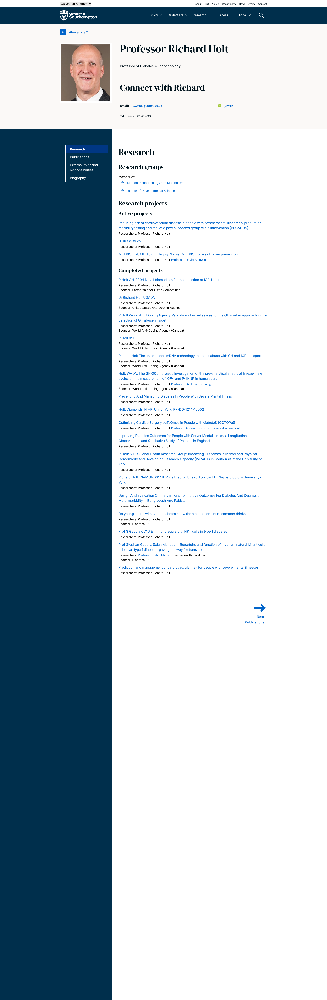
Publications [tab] (79, 157)
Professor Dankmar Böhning (191, 384)
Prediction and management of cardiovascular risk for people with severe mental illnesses (189, 567)
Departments (229, 3)
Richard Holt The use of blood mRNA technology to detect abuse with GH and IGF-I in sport (190, 356)
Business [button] (222, 15)
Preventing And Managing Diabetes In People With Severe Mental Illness (175, 396)
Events (251, 3)
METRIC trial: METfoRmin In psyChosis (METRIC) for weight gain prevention (178, 254)
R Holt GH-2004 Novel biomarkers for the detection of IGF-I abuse (170, 280)
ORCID (228, 106)
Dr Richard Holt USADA (137, 297)
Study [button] (154, 15)
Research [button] (199, 15)
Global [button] (242, 15)
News (242, 3)
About (198, 3)
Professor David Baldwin (188, 260)
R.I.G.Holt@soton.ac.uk (145, 106)
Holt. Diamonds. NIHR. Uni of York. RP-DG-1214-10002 (161, 409)
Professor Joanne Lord (224, 428)
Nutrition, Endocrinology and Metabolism (155, 183)
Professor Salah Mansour (156, 555)
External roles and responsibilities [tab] (84, 167)
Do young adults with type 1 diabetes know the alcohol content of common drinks (182, 514)
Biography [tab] (78, 178)
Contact (262, 3)
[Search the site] (260, 15)
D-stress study (130, 241)
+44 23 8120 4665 (139, 116)
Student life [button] (175, 15)
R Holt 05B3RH (130, 338)
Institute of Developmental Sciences (151, 191)
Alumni (215, 3)
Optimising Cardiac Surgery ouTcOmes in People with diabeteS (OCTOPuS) (177, 423)
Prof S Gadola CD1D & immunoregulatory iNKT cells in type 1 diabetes (173, 531)
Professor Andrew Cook (188, 428)
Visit (206, 3)
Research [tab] (77, 149)
